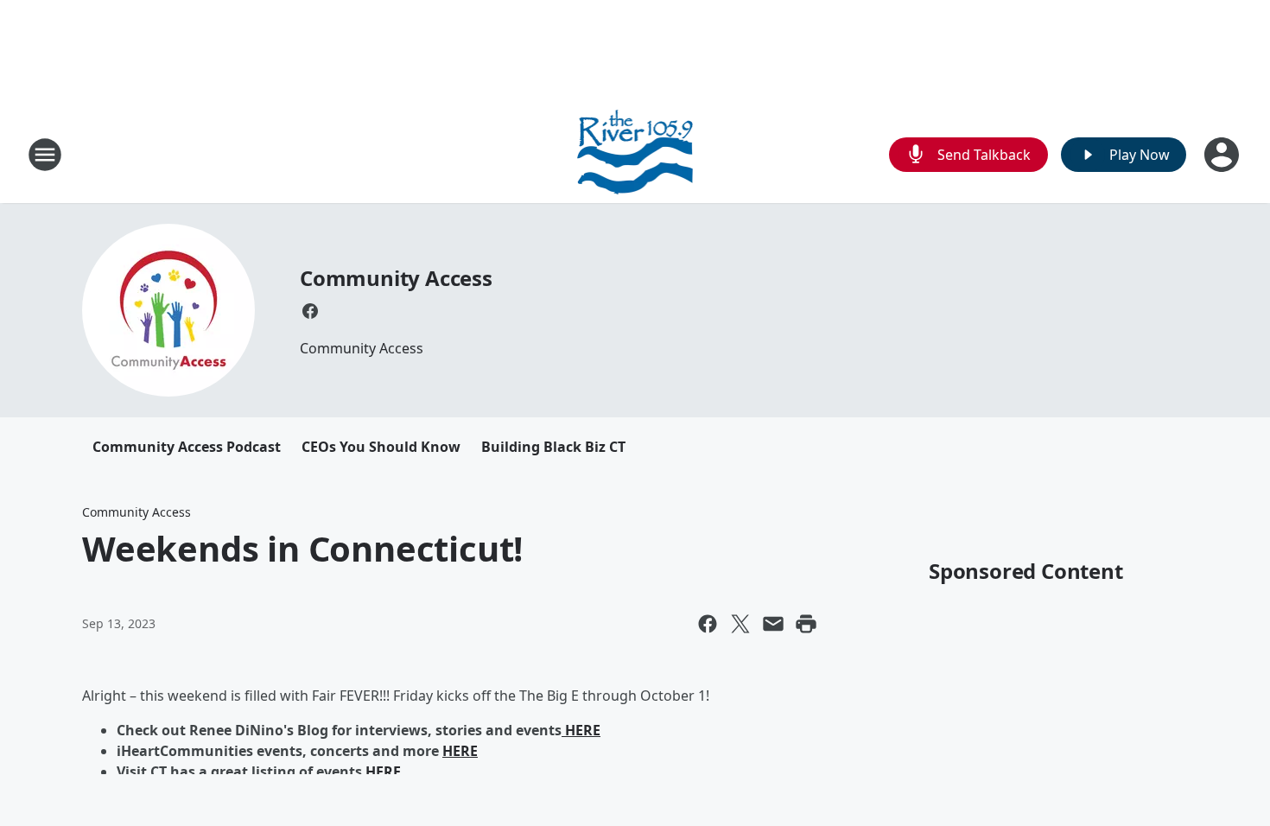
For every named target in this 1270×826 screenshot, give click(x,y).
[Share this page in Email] (773, 624)
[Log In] (1223, 154)
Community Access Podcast (186, 446)
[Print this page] (806, 624)
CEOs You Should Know (381, 446)
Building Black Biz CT (553, 446)
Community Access (396, 278)
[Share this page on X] (740, 624)
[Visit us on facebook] (310, 311)
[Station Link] (635, 154)
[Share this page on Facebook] (707, 624)
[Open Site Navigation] (45, 154)
